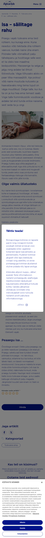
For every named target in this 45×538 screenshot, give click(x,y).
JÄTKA (20, 305)
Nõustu (22, 522)
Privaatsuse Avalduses (17, 516)
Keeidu (22, 528)
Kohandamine (22, 534)
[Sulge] (41, 482)
